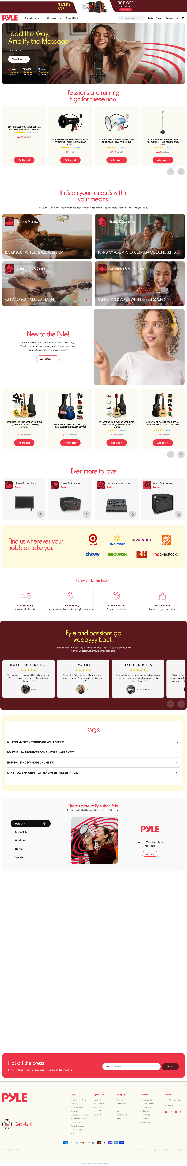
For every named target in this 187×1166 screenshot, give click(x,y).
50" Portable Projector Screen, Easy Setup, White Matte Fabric (24, 128)
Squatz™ (97, 1115)
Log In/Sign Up (146, 1100)
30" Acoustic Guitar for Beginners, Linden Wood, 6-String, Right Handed (116, 424)
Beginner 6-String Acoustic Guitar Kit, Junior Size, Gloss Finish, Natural (24, 424)
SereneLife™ (99, 1103)
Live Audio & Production (80, 1115)
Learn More (45, 358)
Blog (119, 1118)
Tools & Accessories (78, 1129)
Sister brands (122, 1115)
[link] (28, 679)
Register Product (147, 1103)
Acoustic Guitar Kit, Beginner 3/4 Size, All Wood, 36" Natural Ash (162, 423)
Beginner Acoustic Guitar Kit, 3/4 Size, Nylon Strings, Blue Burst (70, 425)
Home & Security (77, 1111)
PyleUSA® (97, 1100)
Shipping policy (179, 1150)
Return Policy (145, 1115)
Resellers (120, 1111)
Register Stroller (146, 1107)
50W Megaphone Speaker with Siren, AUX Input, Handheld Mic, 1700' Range (70, 142)
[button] (39, 18)
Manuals (120, 1107)
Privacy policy (154, 1150)
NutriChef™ (98, 1107)
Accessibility (145, 1122)
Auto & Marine (76, 1103)
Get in (169, 1066)
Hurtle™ (97, 1111)
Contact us (121, 1103)
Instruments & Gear (78, 1118)
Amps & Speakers (77, 1107)
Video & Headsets (77, 1122)
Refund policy (144, 1150)
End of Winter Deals (78, 1100)
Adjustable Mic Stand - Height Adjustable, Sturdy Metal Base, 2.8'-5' (163, 142)
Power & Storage (77, 1126)
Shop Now (17, 59)
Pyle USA (11, 1150)
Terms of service (166, 1150)
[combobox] (128, 18)
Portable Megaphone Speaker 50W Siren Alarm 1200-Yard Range (116, 140)
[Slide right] (181, 171)
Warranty (144, 1118)
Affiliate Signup (146, 1111)
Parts (73, 1133)
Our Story (121, 1100)
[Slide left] (170, 171)
